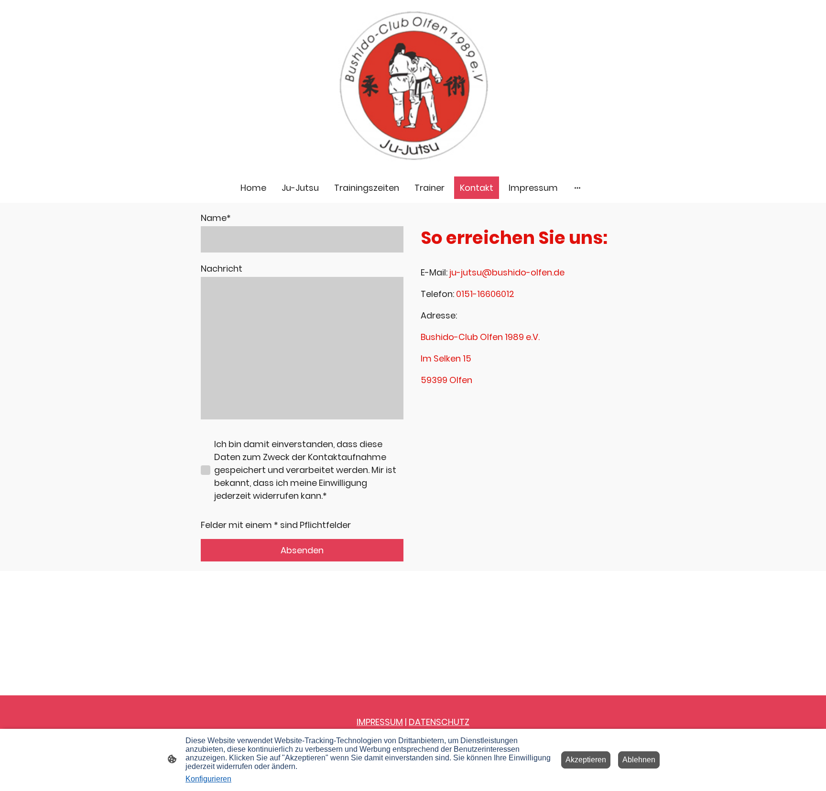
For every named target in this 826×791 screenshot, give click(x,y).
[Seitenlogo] (413, 86)
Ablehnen (638, 760)
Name (216, 218)
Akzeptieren (585, 760)
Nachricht (221, 269)
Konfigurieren (208, 779)
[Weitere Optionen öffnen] (577, 188)
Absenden (302, 550)
